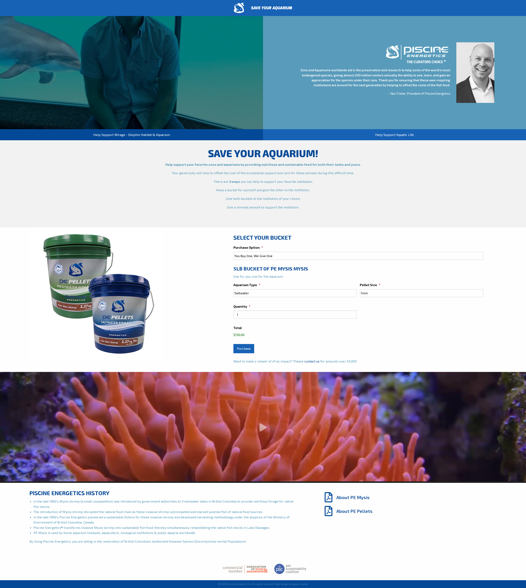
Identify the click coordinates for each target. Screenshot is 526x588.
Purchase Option (248, 247)
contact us (312, 361)
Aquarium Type (246, 285)
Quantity (241, 306)
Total (237, 328)
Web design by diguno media (291, 584)
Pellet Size (370, 285)
